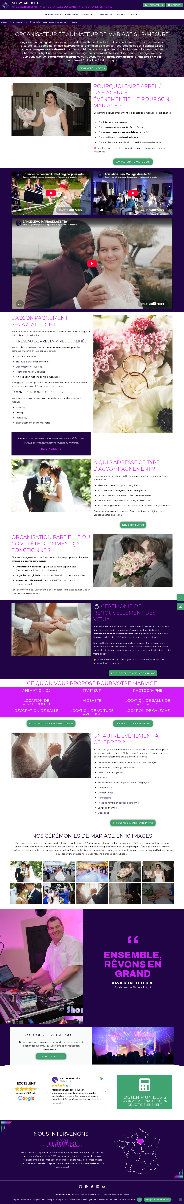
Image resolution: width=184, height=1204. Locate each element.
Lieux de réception (26, 356)
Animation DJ (36, 690)
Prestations (89, 14)
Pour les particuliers (19, 22)
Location (134, 14)
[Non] (180, 1199)
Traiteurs (20, 361)
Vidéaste (92, 700)
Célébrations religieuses (111, 772)
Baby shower (105, 787)
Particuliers (71, 14)
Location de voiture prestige (92, 712)
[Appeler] (180, 597)
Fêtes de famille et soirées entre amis (118, 802)
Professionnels (53, 14)
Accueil (4, 22)
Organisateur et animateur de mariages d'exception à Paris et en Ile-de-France (62, 7)
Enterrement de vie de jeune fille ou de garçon (123, 782)
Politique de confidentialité (157, 1199)
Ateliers (120, 14)
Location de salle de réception (147, 702)
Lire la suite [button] (57, 1103)
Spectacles (106, 14)
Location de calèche (147, 710)
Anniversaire (104, 797)
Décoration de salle (36, 710)
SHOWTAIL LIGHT (25, 3)
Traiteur (92, 690)
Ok (139, 1199)
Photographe (147, 690)
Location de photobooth (36, 702)
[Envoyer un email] (180, 606)
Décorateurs (22, 366)
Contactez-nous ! (51, 1056)
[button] (106, 1091)
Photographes (23, 371)
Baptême (103, 777)
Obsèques (103, 812)
